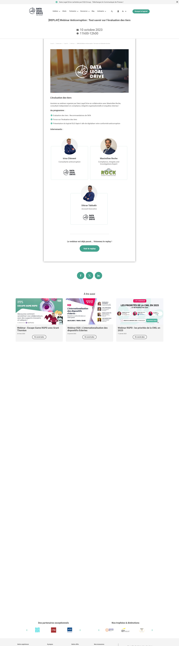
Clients (64, 11)
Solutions (55, 11)
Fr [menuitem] (123, 11)
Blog (93, 11)
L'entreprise (100, 11)
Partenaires (72, 11)
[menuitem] (124, 11)
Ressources (84, 11)
